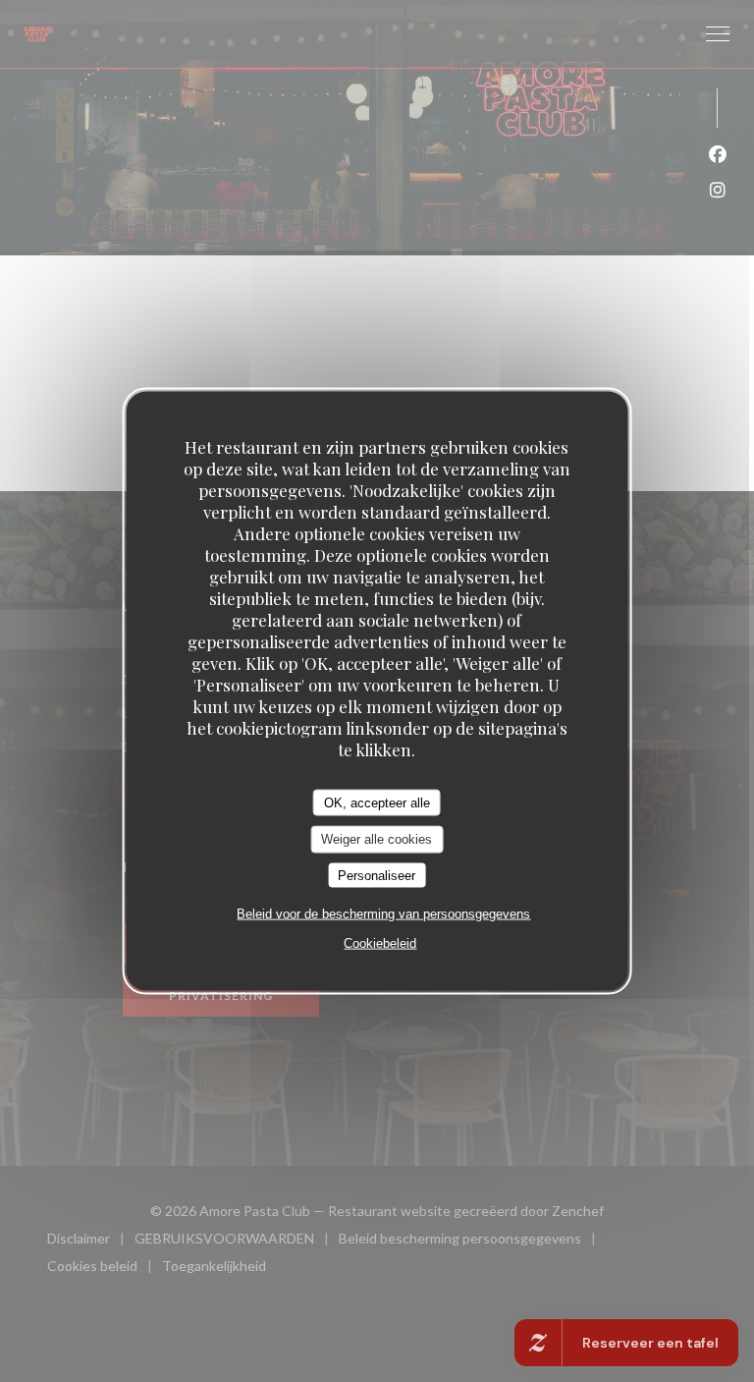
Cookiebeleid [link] (380, 943)
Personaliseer (376, 874)
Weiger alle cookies (376, 839)
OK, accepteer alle (377, 802)
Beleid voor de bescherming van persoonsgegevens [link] (383, 914)
